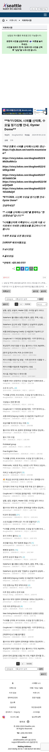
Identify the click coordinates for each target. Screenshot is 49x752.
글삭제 (43, 291)
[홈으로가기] (12, 6)
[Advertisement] (24, 80)
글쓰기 (5, 304)
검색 (41, 299)
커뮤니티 (13, 20)
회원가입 (42, 9)
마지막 (27, 304)
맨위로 (23, 721)
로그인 (33, 9)
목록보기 (6, 291)
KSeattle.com (29, 726)
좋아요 (6, 277)
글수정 (35, 291)
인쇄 (44, 277)
